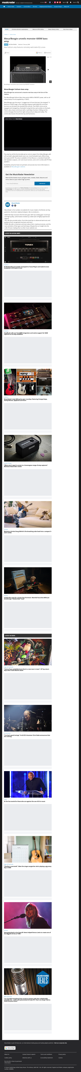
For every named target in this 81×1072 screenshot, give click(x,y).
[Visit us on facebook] (50, 2)
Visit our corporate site (60, 1043)
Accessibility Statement (46, 1058)
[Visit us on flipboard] (60, 2)
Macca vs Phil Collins (38, 29)
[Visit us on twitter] (52, 2)
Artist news (11, 6)
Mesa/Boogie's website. (18, 167)
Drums (35, 6)
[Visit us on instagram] (55, 2)
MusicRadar (13, 44)
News (6, 44)
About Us (6, 1054)
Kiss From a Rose (67, 29)
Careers (61, 1058)
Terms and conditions (46, 1054)
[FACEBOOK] (13, 206)
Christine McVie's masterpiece (20, 29)
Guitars (19, 6)
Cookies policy (8, 1058)
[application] (28, 134)
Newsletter (48, 52)
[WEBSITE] (15, 206)
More (66, 6)
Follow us (40, 52)
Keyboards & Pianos (46, 6)
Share (8, 52)
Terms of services (24, 188)
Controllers (27, 6)
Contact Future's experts (28, 1054)
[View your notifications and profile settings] (70, 2)
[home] (4, 6)
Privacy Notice (9, 189)
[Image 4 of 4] (48, 69)
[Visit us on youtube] (57, 2)
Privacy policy (62, 1054)
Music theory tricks (53, 29)
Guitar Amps (58, 6)
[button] (76, 2)
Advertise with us (27, 1058)
